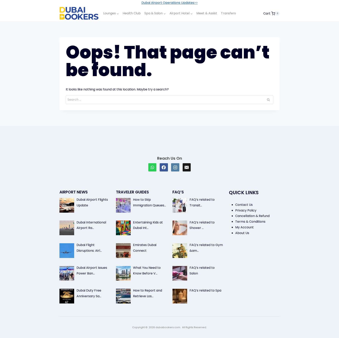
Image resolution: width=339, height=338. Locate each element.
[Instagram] (175, 167)
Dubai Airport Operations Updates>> (169, 2)
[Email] (187, 167)
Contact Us (244, 204)
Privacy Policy (245, 210)
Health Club (132, 13)
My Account (244, 227)
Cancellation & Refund (252, 216)
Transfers (228, 13)
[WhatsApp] (152, 167)
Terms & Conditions (250, 221)
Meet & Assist (206, 13)
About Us (242, 233)
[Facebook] (164, 167)
